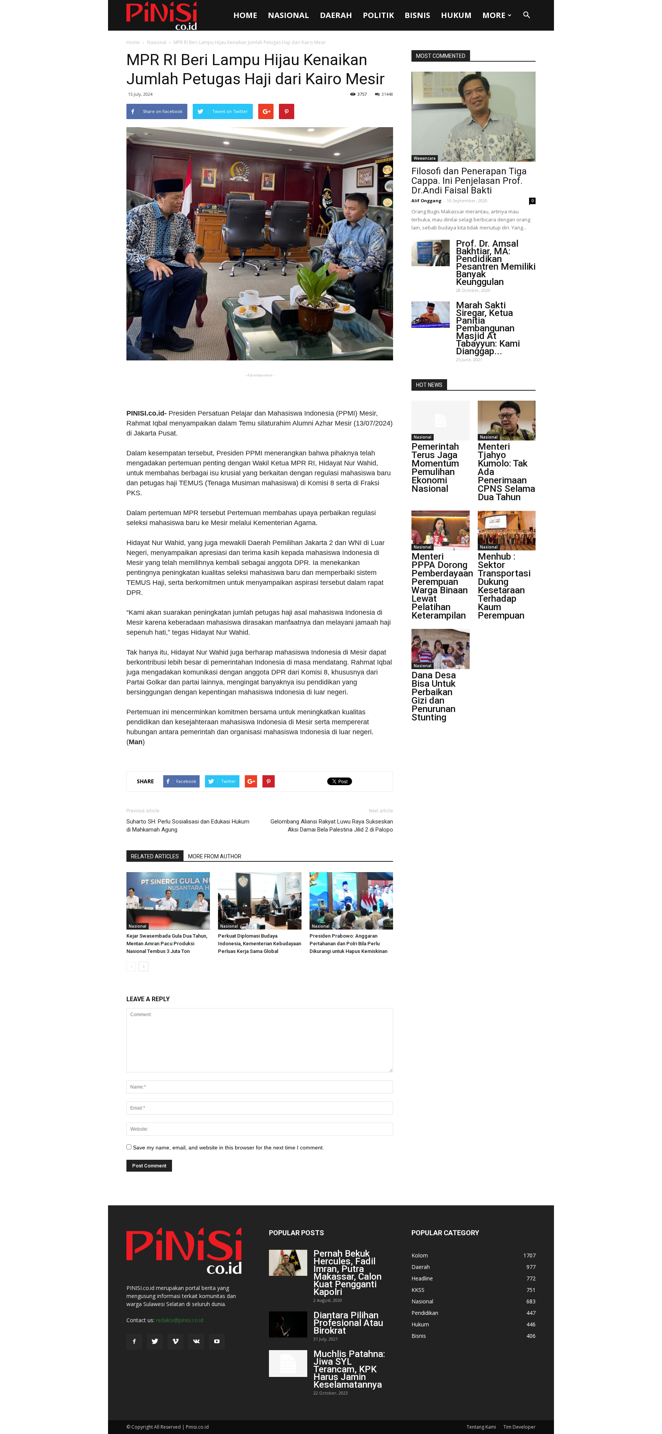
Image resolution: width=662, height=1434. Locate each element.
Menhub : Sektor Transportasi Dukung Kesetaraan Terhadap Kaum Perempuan (504, 586)
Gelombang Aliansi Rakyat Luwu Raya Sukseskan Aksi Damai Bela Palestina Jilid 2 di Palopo (331, 825)
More (493, 15)
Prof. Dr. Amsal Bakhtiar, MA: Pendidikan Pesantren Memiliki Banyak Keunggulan (496, 262)
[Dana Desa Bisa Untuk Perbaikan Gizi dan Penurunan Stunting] (440, 649)
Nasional (288, 15)
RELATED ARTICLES (155, 856)
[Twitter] (154, 1341)
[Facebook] (134, 1341)
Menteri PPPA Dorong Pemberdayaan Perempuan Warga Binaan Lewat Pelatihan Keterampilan (442, 586)
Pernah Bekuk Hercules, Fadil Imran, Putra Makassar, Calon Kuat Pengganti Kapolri (347, 1272)
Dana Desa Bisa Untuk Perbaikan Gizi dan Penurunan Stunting (433, 696)
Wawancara (425, 158)
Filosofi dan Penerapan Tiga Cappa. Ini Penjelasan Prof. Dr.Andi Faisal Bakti (469, 181)
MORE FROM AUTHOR (214, 856)
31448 (387, 94)
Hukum (456, 15)
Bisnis (417, 15)
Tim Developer (519, 1427)
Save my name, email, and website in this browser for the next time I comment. (228, 1147)
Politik (378, 15)
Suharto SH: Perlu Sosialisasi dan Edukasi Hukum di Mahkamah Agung (187, 825)
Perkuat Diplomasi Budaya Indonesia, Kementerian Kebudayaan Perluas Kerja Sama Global (259, 943)
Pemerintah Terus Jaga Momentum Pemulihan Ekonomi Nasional (435, 467)
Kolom (419, 1255)
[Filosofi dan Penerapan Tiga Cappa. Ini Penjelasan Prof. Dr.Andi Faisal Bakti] (473, 117)
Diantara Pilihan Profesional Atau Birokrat (348, 1323)
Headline (422, 1278)
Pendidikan (424, 1312)
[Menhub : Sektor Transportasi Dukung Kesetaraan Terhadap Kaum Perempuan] (507, 530)
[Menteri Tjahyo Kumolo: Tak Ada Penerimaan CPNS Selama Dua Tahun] (507, 420)
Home (245, 15)
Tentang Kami (481, 1427)
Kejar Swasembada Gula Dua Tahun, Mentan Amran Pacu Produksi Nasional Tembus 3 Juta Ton (166, 943)
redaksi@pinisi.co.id (179, 1320)
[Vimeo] (175, 1341)
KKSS (417, 1289)
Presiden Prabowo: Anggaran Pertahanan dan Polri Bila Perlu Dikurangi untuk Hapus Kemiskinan (348, 943)
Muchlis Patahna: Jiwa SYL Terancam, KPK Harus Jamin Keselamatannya (349, 1369)
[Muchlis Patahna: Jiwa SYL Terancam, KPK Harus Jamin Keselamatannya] (288, 1363)
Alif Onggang (426, 200)
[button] (526, 15)
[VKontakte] (196, 1341)
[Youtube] (216, 1341)
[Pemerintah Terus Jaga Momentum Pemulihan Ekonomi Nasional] (440, 420)
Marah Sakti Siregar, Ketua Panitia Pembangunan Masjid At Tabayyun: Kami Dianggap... (488, 328)
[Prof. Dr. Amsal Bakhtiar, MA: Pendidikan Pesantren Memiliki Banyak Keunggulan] (430, 253)
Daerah (336, 15)
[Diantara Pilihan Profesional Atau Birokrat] (288, 1324)
